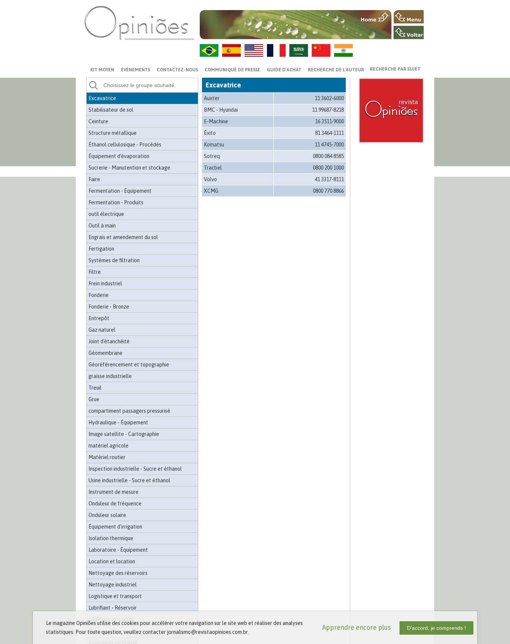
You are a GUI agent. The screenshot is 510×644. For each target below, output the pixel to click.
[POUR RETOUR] (409, 32)
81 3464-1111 (329, 133)
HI (343, 50)
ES (231, 50)
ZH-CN (321, 50)
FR (276, 50)
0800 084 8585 (328, 156)
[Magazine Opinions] (139, 22)
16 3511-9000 (329, 121)
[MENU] (409, 17)
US (254, 50)
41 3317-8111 (329, 179)
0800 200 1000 (328, 168)
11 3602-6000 (329, 98)
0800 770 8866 (328, 191)
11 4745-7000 (329, 145)
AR (298, 50)
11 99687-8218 (328, 110)
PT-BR (209, 50)
